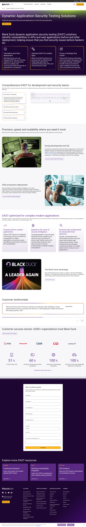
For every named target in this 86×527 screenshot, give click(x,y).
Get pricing (43, 447)
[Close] (84, 525)
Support (76, 1)
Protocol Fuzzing (39, 505)
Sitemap (64, 506)
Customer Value (53, 491)
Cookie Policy (38, 525)
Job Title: (27, 432)
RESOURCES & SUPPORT (55, 488)
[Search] (74, 4)
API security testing (50, 153)
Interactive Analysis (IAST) (41, 501)
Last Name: (28, 401)
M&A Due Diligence (26, 514)
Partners (64, 498)
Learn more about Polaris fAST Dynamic (54, 159)
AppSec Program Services (41, 507)
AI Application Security (40, 493)
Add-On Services (53, 514)
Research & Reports (53, 500)
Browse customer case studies (10, 333)
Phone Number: (29, 413)
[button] (82, 320)
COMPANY (65, 488)
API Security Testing (27, 493)
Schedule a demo (6, 23)
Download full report (50, 279)
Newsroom (65, 493)
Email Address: (29, 407)
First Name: (28, 395)
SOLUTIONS (25, 488)
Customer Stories (66, 500)
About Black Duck (66, 491)
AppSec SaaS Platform (40, 491)
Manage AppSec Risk (27, 507)
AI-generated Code (26, 491)
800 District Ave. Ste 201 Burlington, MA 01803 (8, 497)
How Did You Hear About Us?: (32, 438)
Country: (27, 426)
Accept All (71, 524)
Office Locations (66, 504)
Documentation (53, 510)
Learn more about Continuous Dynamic (11, 196)
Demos (51, 498)
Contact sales (80, 4)
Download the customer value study (42, 370)
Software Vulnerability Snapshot (40, 469)
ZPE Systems (64, 468)
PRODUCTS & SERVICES (41, 488)
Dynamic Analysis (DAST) (41, 503)
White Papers (52, 502)
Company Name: (29, 420)
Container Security (26, 509)
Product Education (53, 512)
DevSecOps (25, 498)
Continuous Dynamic (11, 468)
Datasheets (52, 493)
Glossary (64, 502)
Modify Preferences (61, 524)
